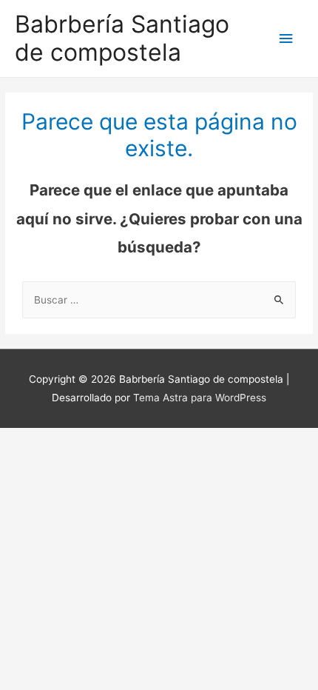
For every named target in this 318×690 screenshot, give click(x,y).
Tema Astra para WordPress (199, 397)
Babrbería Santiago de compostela (122, 38)
